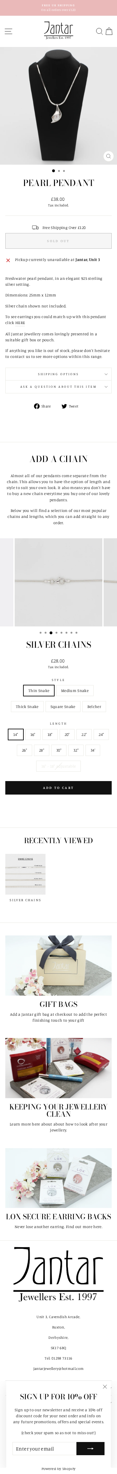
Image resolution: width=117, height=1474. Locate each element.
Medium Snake (75, 690)
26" (24, 750)
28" (41, 750)
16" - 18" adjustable (58, 766)
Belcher (94, 706)
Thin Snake (38, 690)
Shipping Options (58, 374)
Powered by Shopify (58, 1468)
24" (101, 734)
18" (50, 734)
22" (84, 734)
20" (67, 734)
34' (92, 750)
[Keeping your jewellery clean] (58, 1068)
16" (33, 734)
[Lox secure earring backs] (58, 1178)
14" (15, 734)
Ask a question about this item (58, 386)
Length (58, 723)
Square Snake (63, 706)
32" (76, 750)
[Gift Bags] (58, 965)
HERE (20, 322)
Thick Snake (27, 706)
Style (58, 680)
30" (58, 750)
